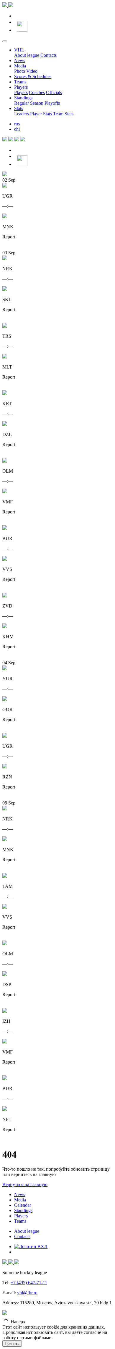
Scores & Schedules (32, 76)
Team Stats (63, 113)
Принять (12, 1343)
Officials (54, 92)
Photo (19, 71)
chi (17, 129)
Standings (23, 97)
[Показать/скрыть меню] (4, 41)
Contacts (48, 55)
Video (31, 71)
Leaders (21, 113)
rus (17, 123)
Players (21, 87)
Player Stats (41, 113)
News (19, 60)
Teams (20, 81)
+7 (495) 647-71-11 (29, 1282)
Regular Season (28, 103)
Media (20, 65)
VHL (19, 49)
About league (26, 55)
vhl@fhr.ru (27, 1292)
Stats (18, 108)
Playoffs (52, 103)
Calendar (22, 1205)
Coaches (37, 92)
